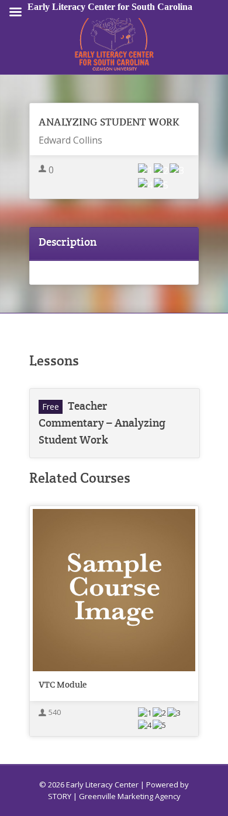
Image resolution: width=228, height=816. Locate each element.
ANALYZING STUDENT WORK (109, 121)
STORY (59, 796)
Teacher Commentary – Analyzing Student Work (102, 423)
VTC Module (63, 684)
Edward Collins (70, 140)
